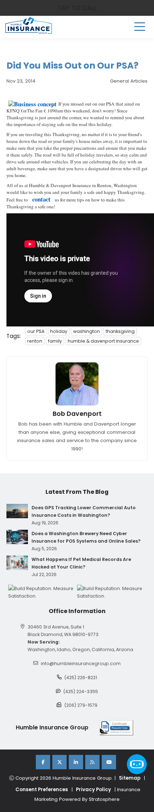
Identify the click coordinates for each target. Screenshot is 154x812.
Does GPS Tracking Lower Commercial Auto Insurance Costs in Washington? (84, 511)
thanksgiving (120, 331)
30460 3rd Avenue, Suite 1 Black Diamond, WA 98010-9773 (63, 630)
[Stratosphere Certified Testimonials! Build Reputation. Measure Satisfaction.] (42, 592)
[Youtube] (109, 762)
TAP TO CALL (77, 8)
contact (41, 199)
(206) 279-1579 (80, 705)
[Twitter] (59, 762)
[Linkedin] (76, 762)
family (55, 341)
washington (86, 331)
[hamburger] (140, 27)
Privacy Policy (93, 789)
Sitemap (129, 778)
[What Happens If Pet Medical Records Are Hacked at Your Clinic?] (17, 563)
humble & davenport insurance (103, 341)
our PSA (35, 331)
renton (34, 341)
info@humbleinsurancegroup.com (81, 663)
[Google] (92, 762)
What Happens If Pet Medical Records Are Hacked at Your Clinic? (81, 563)
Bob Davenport (77, 413)
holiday (58, 331)
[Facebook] (43, 762)
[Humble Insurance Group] (28, 25)
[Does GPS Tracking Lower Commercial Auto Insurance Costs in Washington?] (17, 511)
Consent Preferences (41, 789)
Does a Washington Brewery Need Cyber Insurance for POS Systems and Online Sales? (86, 537)
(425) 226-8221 (80, 677)
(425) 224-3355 (80, 691)
